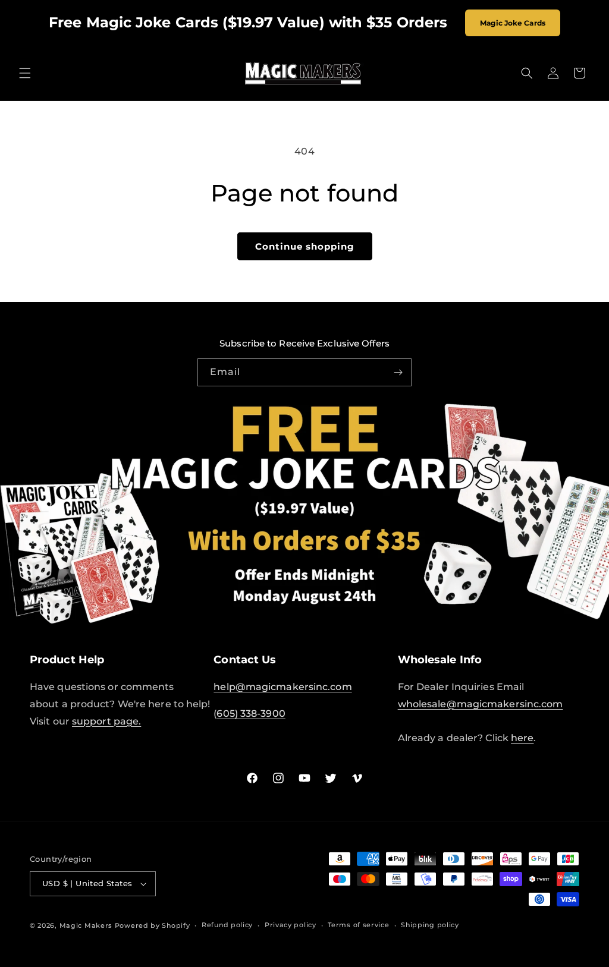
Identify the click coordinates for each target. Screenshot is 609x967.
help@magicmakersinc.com (282, 686)
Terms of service (358, 925)
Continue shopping (304, 246)
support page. (106, 721)
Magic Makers (85, 925)
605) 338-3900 (250, 713)
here (522, 738)
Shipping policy (430, 925)
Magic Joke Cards (512, 22)
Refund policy (227, 925)
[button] (25, 73)
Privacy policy (290, 925)
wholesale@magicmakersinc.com (480, 704)
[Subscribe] (398, 372)
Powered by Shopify (152, 925)
